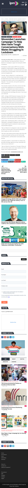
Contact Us (3, 465)
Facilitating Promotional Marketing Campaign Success (11, 408)
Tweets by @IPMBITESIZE (7, 311)
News (19, 36)
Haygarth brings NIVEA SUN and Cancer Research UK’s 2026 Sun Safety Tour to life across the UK (13, 200)
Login (22, 4)
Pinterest (18, 161)
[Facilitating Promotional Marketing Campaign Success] (14, 397)
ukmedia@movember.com (17, 151)
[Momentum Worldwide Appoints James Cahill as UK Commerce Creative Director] (14, 213)
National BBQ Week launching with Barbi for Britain (6, 170)
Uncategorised (15, 381)
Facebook (5, 159)
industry (5, 361)
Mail (24, 161)
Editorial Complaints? (5, 467)
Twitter (12, 159)
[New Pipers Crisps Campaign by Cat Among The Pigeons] (14, 421)
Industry (3, 476)
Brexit (14, 359)
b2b (5, 359)
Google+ (18, 159)
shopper (14, 361)
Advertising (3, 457)
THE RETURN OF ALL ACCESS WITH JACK (22, 170)
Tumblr (11, 161)
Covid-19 (9, 36)
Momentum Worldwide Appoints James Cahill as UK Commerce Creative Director (14, 222)
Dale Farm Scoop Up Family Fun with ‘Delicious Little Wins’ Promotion (12, 244)
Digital (15, 36)
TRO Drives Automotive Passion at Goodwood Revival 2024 (11, 384)
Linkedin (5, 161)
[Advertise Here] (13, 348)
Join (23, 2)
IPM (8, 405)
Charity (6, 18)
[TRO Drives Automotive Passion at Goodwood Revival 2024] (14, 373)
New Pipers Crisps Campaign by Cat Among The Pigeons (13, 433)
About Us (3, 464)
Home (2, 18)
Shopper (3, 475)
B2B (2, 473)
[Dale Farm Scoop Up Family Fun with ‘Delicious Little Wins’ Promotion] (14, 234)
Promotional (4, 454)
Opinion (11, 405)
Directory (3, 459)
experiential (6, 381)
